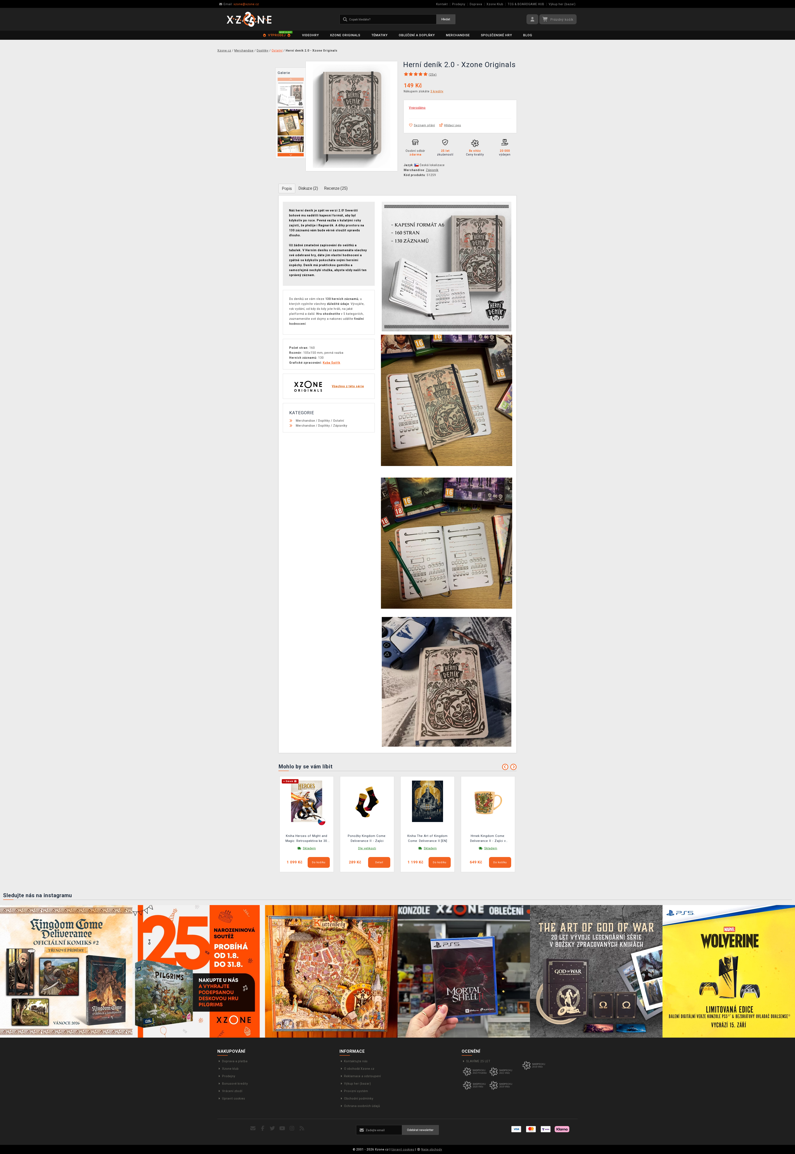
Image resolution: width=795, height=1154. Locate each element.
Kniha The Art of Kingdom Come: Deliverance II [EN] (427, 838)
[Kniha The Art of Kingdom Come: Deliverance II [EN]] (427, 801)
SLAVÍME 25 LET (478, 1061)
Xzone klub (230, 1068)
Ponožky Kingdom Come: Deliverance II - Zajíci (367, 838)
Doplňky (324, 420)
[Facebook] (263, 1128)
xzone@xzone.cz (241, 4)
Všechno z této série (348, 386)
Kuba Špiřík (331, 362)
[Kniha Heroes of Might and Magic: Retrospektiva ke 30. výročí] (306, 801)
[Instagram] (292, 1128)
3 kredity (436, 91)
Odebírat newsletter (420, 1130)
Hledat (445, 19)
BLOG (527, 35)
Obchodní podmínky (358, 1098)
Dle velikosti (367, 848)
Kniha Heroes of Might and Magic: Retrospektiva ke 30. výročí (306, 839)
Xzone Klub (495, 4)
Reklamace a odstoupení (362, 1076)
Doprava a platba (235, 1061)
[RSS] (302, 1128)
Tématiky (379, 35)
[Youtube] (282, 1128)
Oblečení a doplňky (417, 35)
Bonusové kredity (235, 1083)
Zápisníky (340, 425)
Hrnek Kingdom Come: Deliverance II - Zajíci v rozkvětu (488, 839)
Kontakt (442, 4)
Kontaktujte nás (356, 1061)
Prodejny (458, 4)
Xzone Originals (345, 35)
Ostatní (338, 420)
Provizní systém (356, 1091)
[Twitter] (272, 1128)
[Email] (253, 1128)
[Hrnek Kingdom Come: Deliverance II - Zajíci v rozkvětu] (488, 801)
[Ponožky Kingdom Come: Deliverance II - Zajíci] (367, 801)
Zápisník (432, 170)
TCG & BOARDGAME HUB (526, 4)
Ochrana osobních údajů (362, 1106)
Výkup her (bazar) (562, 4)
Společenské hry (496, 35)
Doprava (476, 4)
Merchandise (458, 35)
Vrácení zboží (232, 1091)
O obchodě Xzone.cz (359, 1068)
